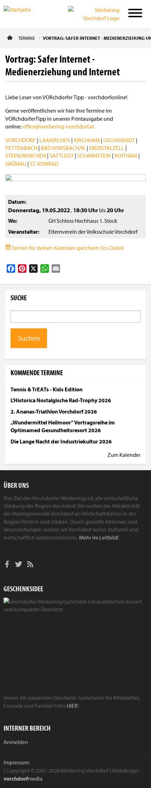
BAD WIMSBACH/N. (63, 147)
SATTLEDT (62, 155)
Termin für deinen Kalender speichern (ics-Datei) (67, 247)
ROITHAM (125, 155)
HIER (72, 705)
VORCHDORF (20, 140)
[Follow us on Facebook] (7, 565)
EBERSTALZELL (106, 147)
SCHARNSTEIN (94, 155)
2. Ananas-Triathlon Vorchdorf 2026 (54, 411)
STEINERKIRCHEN (25, 155)
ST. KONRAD (44, 163)
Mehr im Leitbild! (99, 537)
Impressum (16, 762)
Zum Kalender (123, 454)
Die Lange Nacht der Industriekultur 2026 (61, 441)
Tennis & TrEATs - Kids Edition (47, 389)
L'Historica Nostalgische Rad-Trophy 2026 (61, 400)
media (23, 778)
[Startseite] (26, 13)
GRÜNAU (15, 163)
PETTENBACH (21, 147)
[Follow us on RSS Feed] (30, 565)
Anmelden (16, 741)
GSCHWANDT (119, 140)
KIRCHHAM (87, 140)
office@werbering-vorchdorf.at (58, 126)
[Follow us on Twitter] (18, 565)
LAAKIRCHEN (54, 140)
